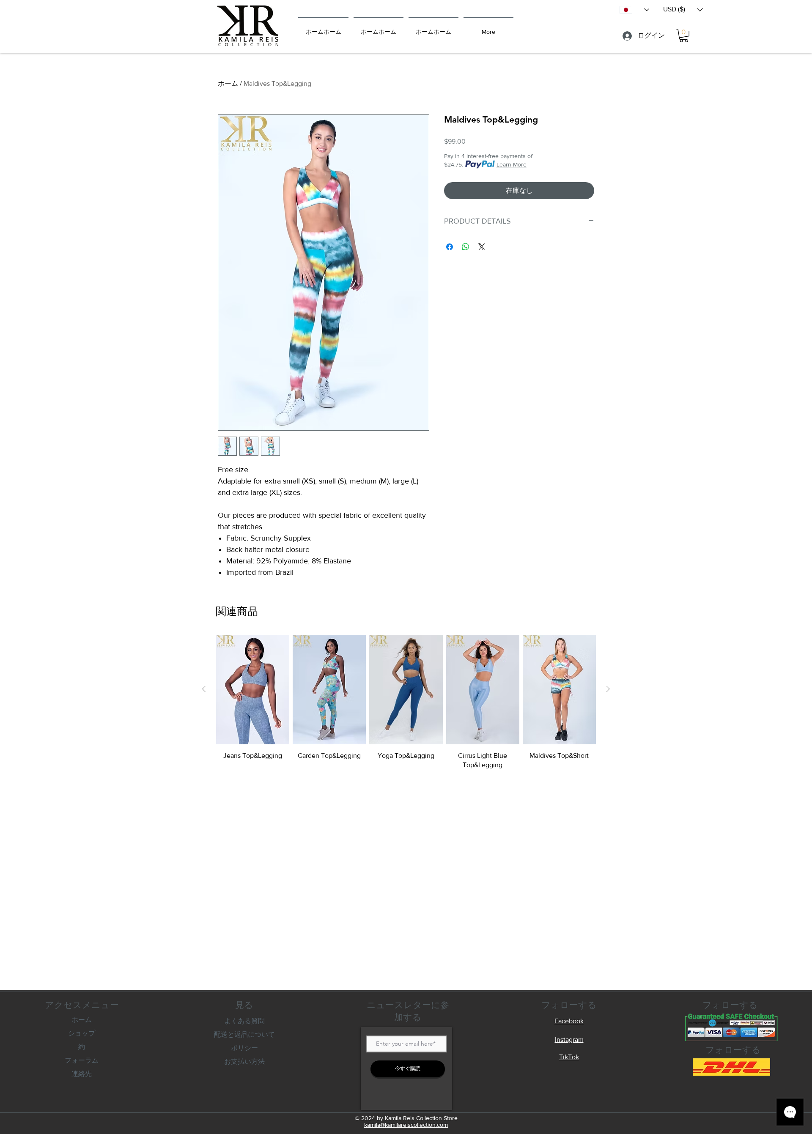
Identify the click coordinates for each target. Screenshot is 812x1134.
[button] (683, 9)
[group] (406, 702)
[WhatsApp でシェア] (466, 247)
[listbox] (683, 9)
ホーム (228, 83)
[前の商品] (204, 689)
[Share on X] (482, 247)
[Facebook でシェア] (449, 247)
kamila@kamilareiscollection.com (406, 1124)
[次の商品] (608, 689)
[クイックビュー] (252, 689)
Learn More (512, 164)
